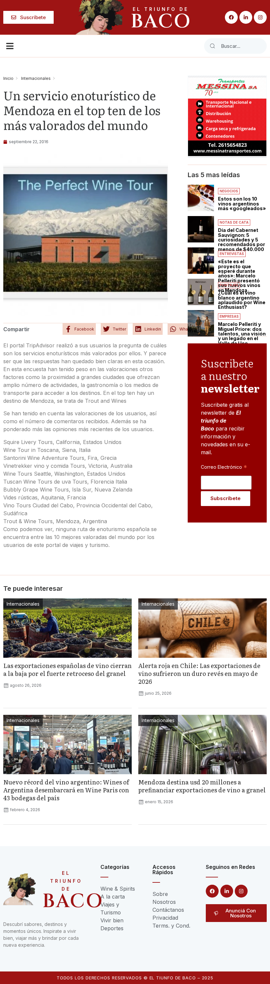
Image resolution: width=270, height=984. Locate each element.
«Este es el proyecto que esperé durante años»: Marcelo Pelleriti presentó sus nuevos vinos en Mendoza (239, 276)
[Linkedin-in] (245, 17)
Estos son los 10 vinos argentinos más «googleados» (242, 203)
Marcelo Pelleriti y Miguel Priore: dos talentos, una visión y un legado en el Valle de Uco (242, 333)
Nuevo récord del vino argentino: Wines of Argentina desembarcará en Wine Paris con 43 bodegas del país (66, 790)
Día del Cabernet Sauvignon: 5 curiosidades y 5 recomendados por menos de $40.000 (241, 239)
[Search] (212, 46)
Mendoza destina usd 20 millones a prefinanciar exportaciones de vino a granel (202, 786)
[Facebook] (231, 17)
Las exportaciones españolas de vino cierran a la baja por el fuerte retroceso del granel (67, 669)
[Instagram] (260, 17)
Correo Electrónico (224, 467)
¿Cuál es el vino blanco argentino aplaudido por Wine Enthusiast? (241, 300)
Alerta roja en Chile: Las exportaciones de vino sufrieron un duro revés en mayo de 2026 (199, 673)
